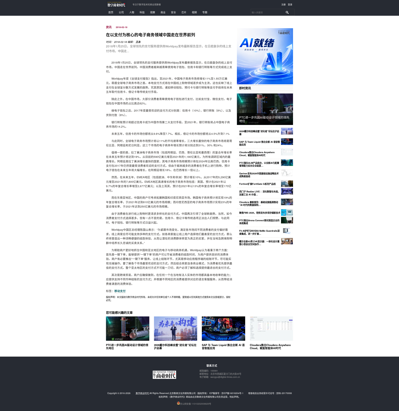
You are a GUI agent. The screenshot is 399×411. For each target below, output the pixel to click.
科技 (142, 12)
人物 (131, 12)
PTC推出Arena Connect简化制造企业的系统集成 (259, 222)
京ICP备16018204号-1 (232, 393)
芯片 (183, 12)
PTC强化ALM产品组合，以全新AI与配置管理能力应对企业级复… (259, 164)
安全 (173, 12)
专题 (204, 12)
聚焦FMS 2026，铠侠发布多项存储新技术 (259, 212)
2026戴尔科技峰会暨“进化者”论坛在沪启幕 (259, 133)
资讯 (109, 27)
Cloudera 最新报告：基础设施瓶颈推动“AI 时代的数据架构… (258, 203)
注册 (283, 4)
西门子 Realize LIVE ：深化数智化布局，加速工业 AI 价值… (259, 193)
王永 (138, 42)
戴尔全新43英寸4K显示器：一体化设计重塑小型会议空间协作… (259, 243)
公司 (121, 12)
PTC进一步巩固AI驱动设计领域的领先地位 (264, 119)
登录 (290, 4)
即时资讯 (245, 88)
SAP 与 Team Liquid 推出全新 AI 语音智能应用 (259, 143)
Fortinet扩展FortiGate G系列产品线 (257, 183)
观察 (152, 12)
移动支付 (120, 291)
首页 (110, 12)
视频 (194, 12)
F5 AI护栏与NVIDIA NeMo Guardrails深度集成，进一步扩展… (259, 232)
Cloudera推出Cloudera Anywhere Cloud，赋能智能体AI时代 (257, 154)
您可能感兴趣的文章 (119, 312)
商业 (163, 12)
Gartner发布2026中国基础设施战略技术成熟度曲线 (259, 175)
